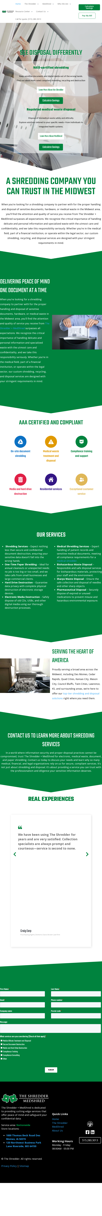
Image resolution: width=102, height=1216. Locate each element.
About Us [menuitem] (57, 1130)
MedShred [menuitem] (58, 1126)
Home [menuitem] (55, 1119)
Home (18, 4)
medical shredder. (67, 560)
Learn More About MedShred (51, 136)
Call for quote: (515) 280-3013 (28, 19)
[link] (8, 11)
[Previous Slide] (14, 853)
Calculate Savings (51, 100)
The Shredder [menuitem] (60, 1123)
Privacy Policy (9, 1166)
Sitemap (24, 1166)
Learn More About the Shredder (51, 90)
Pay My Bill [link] (87, 15)
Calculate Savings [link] (89, 7)
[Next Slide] (87, 853)
